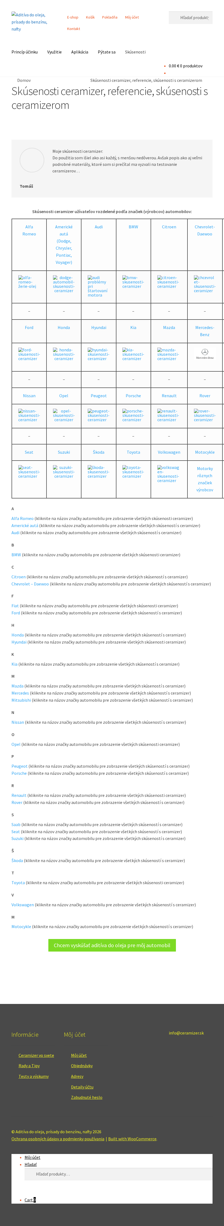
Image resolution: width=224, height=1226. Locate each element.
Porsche (133, 395)
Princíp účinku (24, 52)
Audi (99, 226)
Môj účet (132, 17)
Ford (29, 327)
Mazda (169, 327)
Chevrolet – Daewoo (30, 584)
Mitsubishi (21, 700)
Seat (29, 452)
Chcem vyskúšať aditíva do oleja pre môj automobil (112, 945)
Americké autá (64, 230)
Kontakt (73, 28)
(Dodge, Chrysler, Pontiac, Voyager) (64, 251)
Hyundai (98, 327)
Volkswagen (169, 452)
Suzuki (64, 452)
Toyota (133, 452)
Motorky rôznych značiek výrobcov (204, 479)
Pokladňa (109, 17)
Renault (169, 395)
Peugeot (99, 395)
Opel (63, 395)
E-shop (72, 17)
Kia (133, 327)
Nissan (29, 395)
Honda (64, 327)
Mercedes (20, 693)
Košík (90, 17)
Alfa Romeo (29, 230)
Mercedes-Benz (204, 331)
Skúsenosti (135, 52)
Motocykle (205, 452)
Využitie (54, 52)
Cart (30, 1200)
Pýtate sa (107, 52)
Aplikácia (79, 52)
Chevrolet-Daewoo (205, 230)
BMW (133, 226)
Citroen (169, 226)
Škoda (98, 452)
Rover (204, 395)
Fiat (15, 605)
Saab (15, 824)
